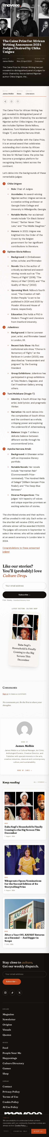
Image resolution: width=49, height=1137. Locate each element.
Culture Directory (13, 1063)
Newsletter (9, 1019)
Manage (6, 1131)
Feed (5, 1047)
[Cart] (38, 5)
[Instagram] (5, 992)
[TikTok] (12, 992)
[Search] (33, 5)
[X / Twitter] (19, 992)
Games (7, 1068)
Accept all (39, 1131)
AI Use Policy (10, 1107)
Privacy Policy (11, 1091)
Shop (6, 1073)
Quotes (7, 1034)
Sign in (5, 694)
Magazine (8, 1014)
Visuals (7, 1029)
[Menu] (44, 5)
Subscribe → (24, 595)
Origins (7, 1024)
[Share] (5, 101)
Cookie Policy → (21, 1125)
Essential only (20, 1131)
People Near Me (12, 1053)
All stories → (40, 782)
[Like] (17, 101)
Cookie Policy (11, 1102)
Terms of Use (10, 1096)
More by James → (24, 770)
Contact (7, 1086)
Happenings (10, 1058)
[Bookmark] (11, 101)
